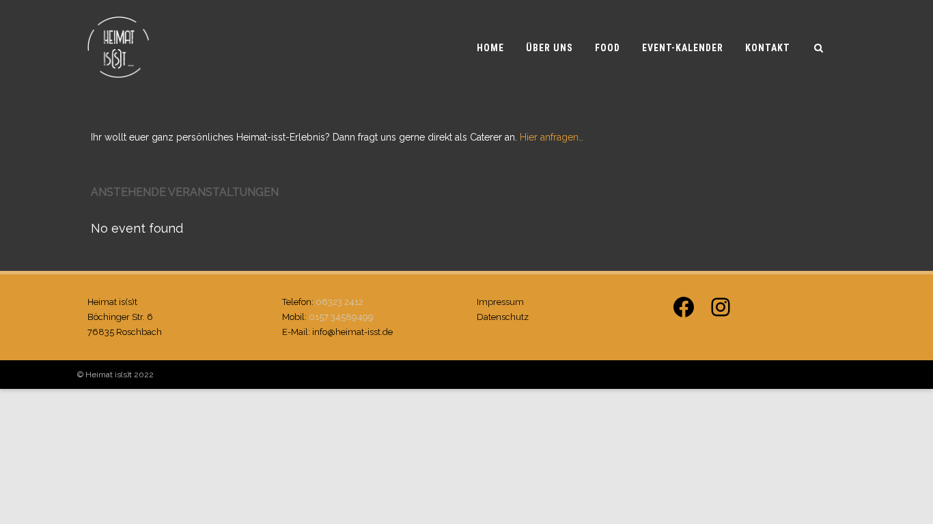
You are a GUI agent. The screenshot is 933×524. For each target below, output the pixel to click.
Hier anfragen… (551, 137)
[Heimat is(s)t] (118, 90)
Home (490, 47)
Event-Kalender (682, 47)
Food (607, 47)
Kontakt (767, 47)
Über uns (549, 47)
